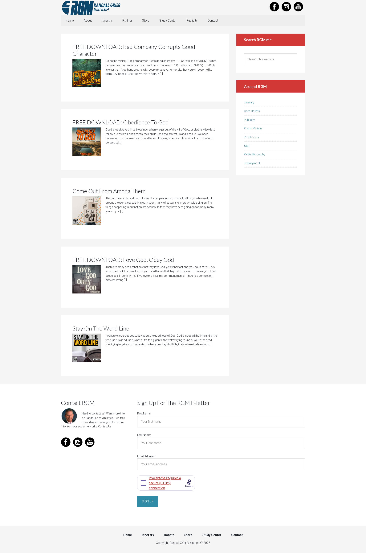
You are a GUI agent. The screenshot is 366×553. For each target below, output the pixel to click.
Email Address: (146, 456)
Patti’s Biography (254, 154)
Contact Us (105, 426)
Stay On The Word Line (100, 328)
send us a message (96, 422)
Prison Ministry (253, 128)
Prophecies (251, 137)
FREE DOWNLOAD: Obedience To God (120, 122)
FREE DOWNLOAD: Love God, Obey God (123, 259)
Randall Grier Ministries (91, 7)
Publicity (249, 120)
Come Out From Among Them (108, 190)
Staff (247, 146)
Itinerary (249, 102)
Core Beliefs (252, 111)
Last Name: (144, 434)
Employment (252, 163)
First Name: (144, 413)
